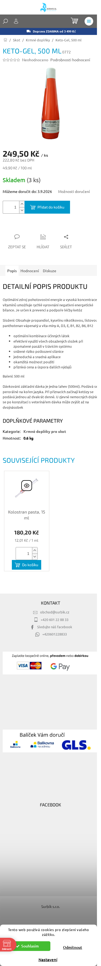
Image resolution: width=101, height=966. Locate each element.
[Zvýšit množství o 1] (22, 204)
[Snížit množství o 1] (22, 210)
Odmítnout (72, 947)
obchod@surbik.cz (54, 612)
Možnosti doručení (74, 191)
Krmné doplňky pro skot (44, 431)
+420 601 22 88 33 (54, 619)
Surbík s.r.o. (50, 906)
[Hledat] (5, 21)
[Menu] (88, 21)
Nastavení (48, 959)
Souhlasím (30, 946)
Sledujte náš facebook (54, 626)
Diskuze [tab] (49, 270)
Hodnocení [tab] (29, 270)
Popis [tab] (12, 270)
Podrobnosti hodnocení (70, 59)
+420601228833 (54, 634)
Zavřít (31, 226)
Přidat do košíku (50, 207)
